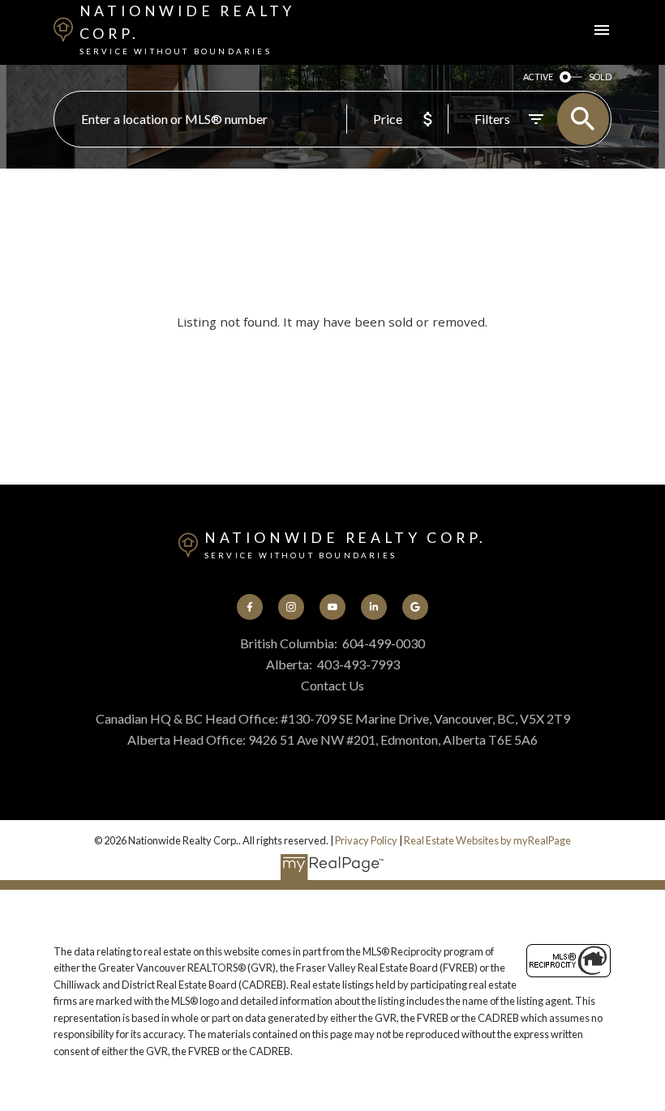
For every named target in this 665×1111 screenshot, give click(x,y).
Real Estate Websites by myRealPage (487, 840)
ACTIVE (538, 76)
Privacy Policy (366, 840)
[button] (250, 607)
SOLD (600, 76)
